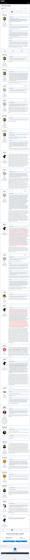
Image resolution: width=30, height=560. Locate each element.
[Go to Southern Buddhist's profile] (4, 412)
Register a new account (9, 541)
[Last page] (22, 11)
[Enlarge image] (11, 416)
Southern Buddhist (4, 407)
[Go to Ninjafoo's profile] (4, 156)
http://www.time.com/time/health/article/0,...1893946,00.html (18, 19)
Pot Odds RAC (4, 457)
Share (21, 8)
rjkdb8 (4, 292)
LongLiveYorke (4, 441)
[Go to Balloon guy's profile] (4, 18)
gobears (4, 345)
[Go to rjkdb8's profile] (4, 296)
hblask (4, 100)
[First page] (1, 11)
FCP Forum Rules (4, 553)
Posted (10, 54)
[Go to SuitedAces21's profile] (4, 432)
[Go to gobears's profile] (4, 349)
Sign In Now (21, 541)
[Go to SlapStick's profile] (4, 506)
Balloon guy (4, 14)
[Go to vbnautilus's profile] (4, 392)
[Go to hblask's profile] (2, 8)
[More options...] (28, 14)
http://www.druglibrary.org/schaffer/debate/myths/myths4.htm (16, 518)
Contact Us (15, 558)
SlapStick (4, 501)
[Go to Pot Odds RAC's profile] (4, 461)
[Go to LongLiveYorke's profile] (4, 446)
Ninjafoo (4, 152)
